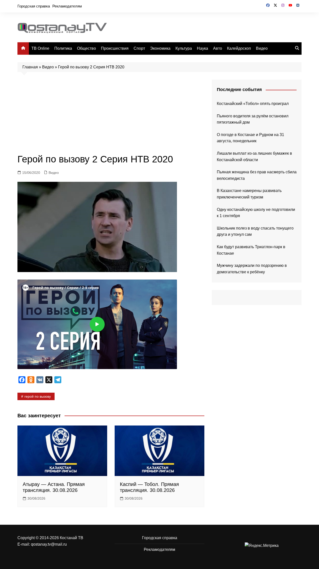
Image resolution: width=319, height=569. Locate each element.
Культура (183, 48)
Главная (30, 67)
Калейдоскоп (239, 48)
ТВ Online (40, 48)
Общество (86, 48)
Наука (202, 48)
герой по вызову (37, 396)
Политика (63, 48)
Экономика (160, 48)
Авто (217, 48)
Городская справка (33, 6)
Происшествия (115, 48)
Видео (262, 48)
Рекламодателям (67, 6)
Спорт (139, 48)
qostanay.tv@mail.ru (49, 544)
